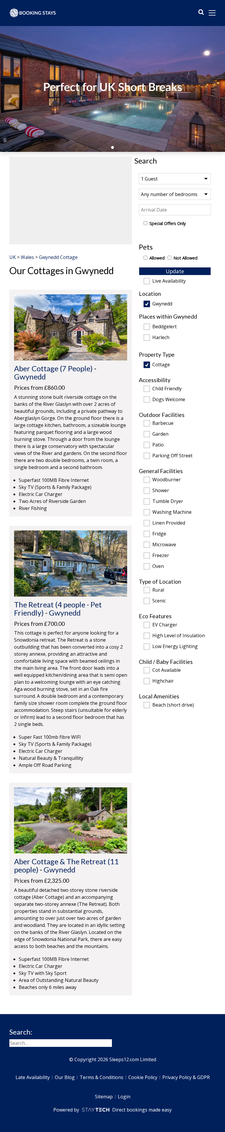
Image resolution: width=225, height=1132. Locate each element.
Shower (160, 491)
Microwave (164, 545)
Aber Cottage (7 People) (53, 368)
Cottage (161, 365)
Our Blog (65, 1077)
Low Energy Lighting (175, 647)
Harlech (160, 338)
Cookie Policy (142, 1077)
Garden (160, 434)
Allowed (157, 258)
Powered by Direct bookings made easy (112, 1110)
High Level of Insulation (178, 636)
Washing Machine (172, 512)
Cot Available (166, 670)
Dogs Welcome (168, 400)
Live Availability (169, 281)
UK (12, 257)
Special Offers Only (167, 223)
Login (124, 1096)
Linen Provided (168, 523)
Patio (158, 445)
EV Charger (164, 625)
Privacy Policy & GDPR (186, 1077)
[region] (70, 200)
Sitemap (104, 1096)
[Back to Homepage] (32, 13)
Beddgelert (164, 327)
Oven (158, 566)
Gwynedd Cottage (58, 257)
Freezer (160, 556)
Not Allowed (185, 258)
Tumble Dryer (167, 501)
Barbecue (162, 423)
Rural (158, 590)
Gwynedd (162, 304)
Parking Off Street (172, 456)
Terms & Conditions (101, 1077)
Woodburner (166, 480)
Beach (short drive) (173, 705)
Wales (27, 257)
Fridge (159, 534)
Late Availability (33, 1077)
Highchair (163, 681)
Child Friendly (167, 389)
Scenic (159, 601)
